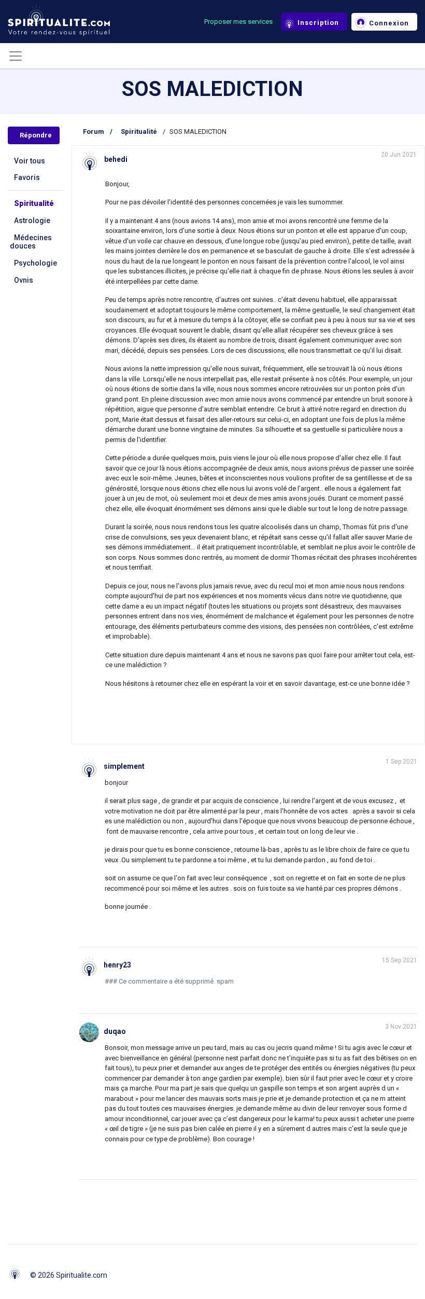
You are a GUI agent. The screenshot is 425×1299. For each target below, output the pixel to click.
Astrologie (32, 220)
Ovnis (23, 280)
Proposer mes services (238, 21)
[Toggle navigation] (15, 56)
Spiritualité (34, 203)
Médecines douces (31, 242)
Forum (93, 131)
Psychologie (35, 263)
